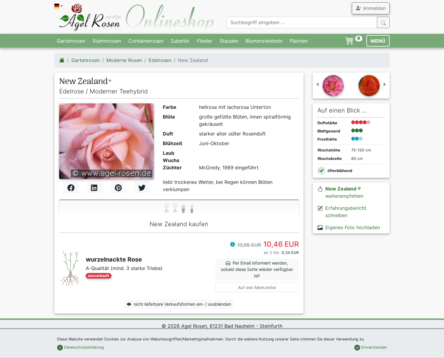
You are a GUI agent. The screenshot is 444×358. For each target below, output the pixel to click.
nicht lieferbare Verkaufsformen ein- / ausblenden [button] (182, 304)
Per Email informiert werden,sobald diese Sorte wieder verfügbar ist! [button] (257, 269)
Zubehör (180, 41)
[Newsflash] (373, 85)
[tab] (179, 208)
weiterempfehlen (344, 192)
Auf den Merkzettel (257, 287)
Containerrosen (145, 41)
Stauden (229, 41)
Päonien (299, 41)
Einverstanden (373, 347)
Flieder (204, 41)
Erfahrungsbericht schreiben (345, 211)
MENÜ (378, 41)
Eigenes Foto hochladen (352, 227)
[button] (232, 245)
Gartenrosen (71, 41)
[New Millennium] (329, 85)
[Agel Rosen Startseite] (62, 60)
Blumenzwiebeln (264, 41)
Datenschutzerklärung (83, 347)
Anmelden (374, 8)
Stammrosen (106, 41)
